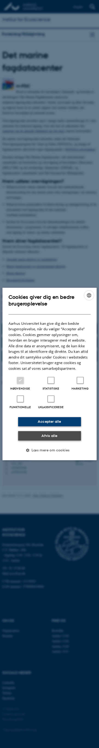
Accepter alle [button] (49, 421)
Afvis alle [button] (49, 435)
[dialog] (50, 374)
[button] (49, 450)
